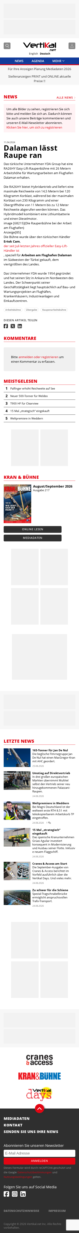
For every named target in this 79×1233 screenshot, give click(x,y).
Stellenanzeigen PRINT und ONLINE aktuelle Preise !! (39, 78)
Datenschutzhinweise (21, 1211)
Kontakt (13, 1125)
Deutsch (45, 53)
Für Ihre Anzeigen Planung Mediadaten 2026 (39, 69)
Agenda (38, 61)
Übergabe (31, 309)
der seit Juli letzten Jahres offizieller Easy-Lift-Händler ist (36, 248)
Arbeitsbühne (13, 309)
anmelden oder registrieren (38, 357)
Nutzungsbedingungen (18, 1177)
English (33, 53)
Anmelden (39, 1160)
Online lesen (32, 529)
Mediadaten (32, 538)
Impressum (57, 1211)
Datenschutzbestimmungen (34, 1172)
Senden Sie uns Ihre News (31, 1131)
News (19, 61)
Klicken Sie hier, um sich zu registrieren (34, 127)
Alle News (65, 97)
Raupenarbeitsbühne (54, 309)
